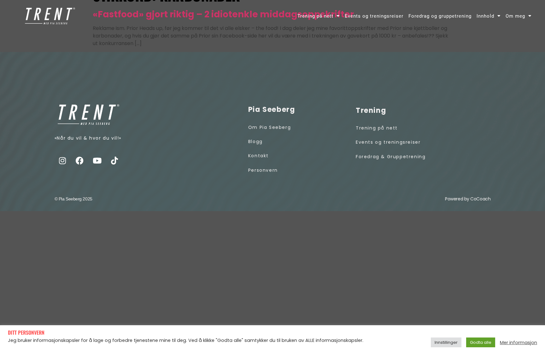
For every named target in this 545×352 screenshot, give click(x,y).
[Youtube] (97, 160)
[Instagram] (62, 160)
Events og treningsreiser (374, 16)
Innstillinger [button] (446, 342)
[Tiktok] (114, 160)
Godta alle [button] (480, 342)
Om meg (515, 16)
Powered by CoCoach (467, 199)
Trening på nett (315, 16)
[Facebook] (80, 160)
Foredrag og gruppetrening (440, 16)
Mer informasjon (518, 342)
